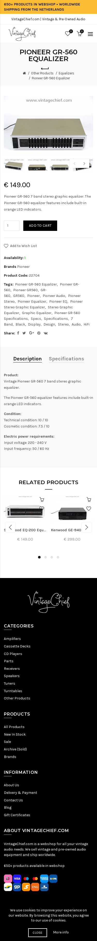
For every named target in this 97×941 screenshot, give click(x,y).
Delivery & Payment (20, 792)
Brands (10, 757)
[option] (14, 165)
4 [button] (58, 557)
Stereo (63, 324)
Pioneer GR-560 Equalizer (51, 78)
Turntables (13, 691)
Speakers (12, 676)
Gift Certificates (17, 815)
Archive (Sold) (15, 749)
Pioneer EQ (58, 301)
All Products (14, 727)
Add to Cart (40, 225)
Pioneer (23, 266)
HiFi (86, 324)
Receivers (12, 668)
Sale (7, 741)
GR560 (18, 296)
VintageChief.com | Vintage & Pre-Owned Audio (48, 19)
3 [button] (51, 557)
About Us (11, 785)
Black (20, 324)
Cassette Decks (17, 646)
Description (27, 359)
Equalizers (66, 73)
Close (38, 932)
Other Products (42, 73)
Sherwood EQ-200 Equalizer (25, 530)
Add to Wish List (23, 246)
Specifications (56, 318)
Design (49, 324)
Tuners (9, 683)
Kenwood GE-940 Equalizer (72, 530)
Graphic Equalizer (36, 313)
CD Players (13, 654)
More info (61, 932)
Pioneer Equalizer (32, 301)
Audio (76, 324)
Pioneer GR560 (25, 290)
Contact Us (13, 800)
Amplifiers (12, 639)
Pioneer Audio (54, 296)
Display (34, 324)
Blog (7, 807)
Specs (36, 318)
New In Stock (15, 734)
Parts (8, 661)
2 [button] (45, 557)
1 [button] (39, 557)
